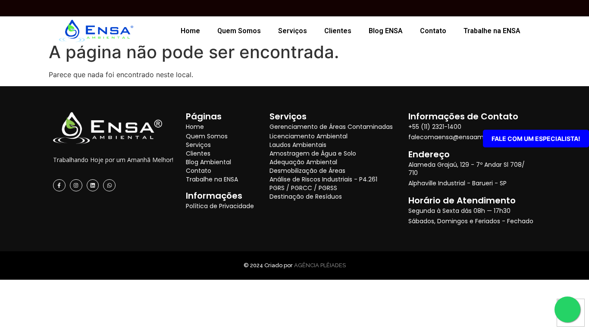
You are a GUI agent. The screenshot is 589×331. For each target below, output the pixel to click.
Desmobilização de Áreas (307, 170)
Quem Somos (239, 31)
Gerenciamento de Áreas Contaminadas (331, 126)
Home (190, 31)
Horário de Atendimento (462, 200)
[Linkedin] (93, 185)
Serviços (292, 31)
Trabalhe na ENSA (492, 31)
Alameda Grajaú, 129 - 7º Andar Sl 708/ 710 (466, 168)
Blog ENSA (386, 31)
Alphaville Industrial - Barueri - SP (457, 183)
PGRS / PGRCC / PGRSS (303, 188)
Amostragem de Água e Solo (312, 153)
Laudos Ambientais (297, 145)
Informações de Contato (463, 116)
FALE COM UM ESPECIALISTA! (536, 138)
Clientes (337, 31)
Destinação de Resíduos (305, 196)
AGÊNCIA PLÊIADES (320, 265)
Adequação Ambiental (303, 162)
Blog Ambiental (208, 162)
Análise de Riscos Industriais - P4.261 (323, 179)
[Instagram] (76, 185)
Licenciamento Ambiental (308, 136)
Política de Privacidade (220, 206)
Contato (433, 31)
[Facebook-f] (59, 185)
